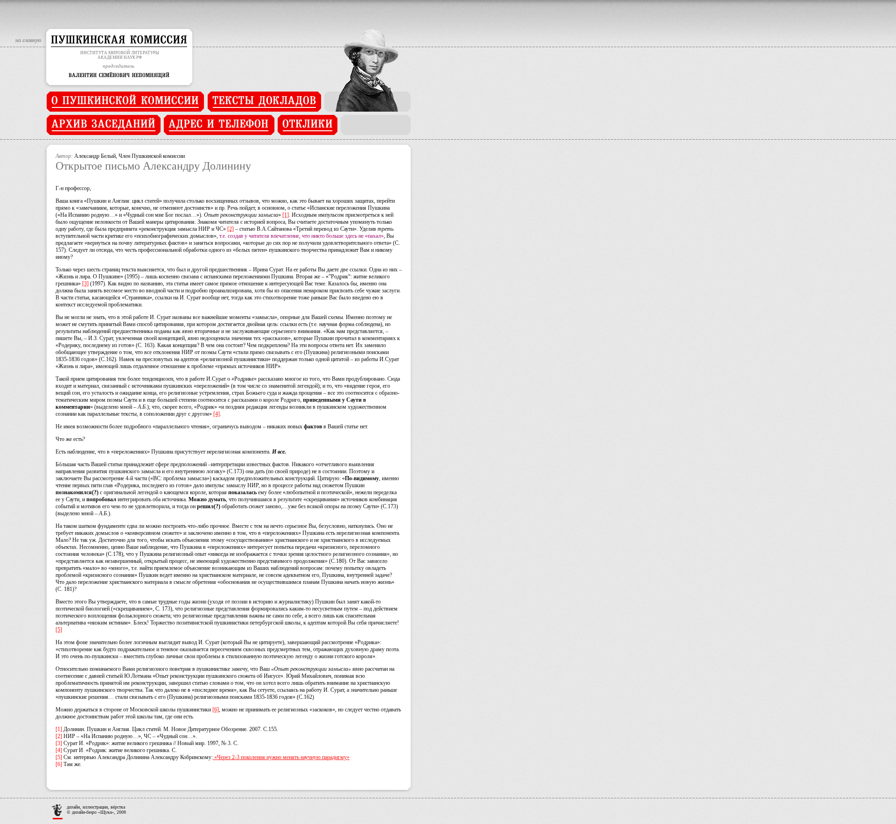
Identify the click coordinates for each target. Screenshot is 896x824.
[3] (85, 283)
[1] (285, 215)
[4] (216, 414)
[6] (215, 709)
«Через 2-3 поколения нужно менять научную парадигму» (281, 757)
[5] (59, 629)
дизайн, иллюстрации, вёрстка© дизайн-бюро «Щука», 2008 (96, 809)
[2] (230, 229)
